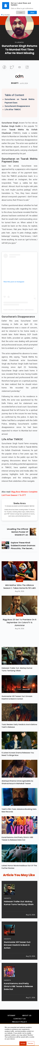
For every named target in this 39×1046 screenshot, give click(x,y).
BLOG (19, 580)
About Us (26, 1015)
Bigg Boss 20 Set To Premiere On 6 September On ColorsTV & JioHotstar (19, 622)
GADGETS (7, 898)
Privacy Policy (19, 1022)
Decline (30, 1043)
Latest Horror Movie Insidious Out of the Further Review (19, 866)
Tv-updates (19, 42)
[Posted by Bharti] (19, 76)
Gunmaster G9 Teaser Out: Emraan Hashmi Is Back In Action (17, 697)
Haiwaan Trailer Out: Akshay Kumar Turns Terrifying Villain (17, 669)
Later (20, 12)
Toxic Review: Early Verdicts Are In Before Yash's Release (19, 725)
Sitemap (11, 1015)
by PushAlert (6, 15)
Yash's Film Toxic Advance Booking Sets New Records (19, 810)
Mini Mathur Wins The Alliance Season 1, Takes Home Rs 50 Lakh (19, 586)
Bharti (14, 83)
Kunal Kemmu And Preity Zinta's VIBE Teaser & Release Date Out (17, 838)
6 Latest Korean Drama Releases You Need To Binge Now (18, 754)
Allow (32, 12)
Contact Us (19, 1018)
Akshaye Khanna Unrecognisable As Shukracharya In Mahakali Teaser (17, 782)
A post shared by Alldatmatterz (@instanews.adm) (20, 310)
